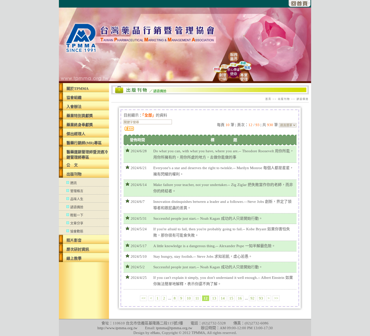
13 (214, 298)
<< (143, 298)
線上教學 (74, 258)
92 (252, 298)
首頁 (268, 99)
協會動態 (76, 231)
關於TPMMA (77, 89)
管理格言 (76, 191)
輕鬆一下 (76, 215)
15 (231, 298)
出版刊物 (74, 174)
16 (240, 298)
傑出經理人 (75, 134)
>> (276, 298)
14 (223, 298)
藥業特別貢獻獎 (79, 116)
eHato (155, 333)
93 (261, 298)
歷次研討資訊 (77, 249)
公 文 (72, 165)
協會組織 (74, 98)
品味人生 (76, 199)
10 (189, 298)
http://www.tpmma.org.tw (117, 328)
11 (197, 298)
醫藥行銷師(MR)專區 (84, 143)
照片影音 (74, 240)
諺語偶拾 (76, 207)
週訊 (73, 183)
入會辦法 (74, 107)
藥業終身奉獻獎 (79, 125)
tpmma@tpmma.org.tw (174, 328)
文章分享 (76, 223)
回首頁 (299, 3)
